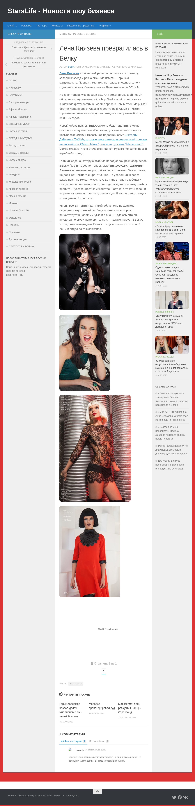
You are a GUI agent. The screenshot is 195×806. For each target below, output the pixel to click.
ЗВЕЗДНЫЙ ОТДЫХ (20, 138)
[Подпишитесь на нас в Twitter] (174, 797)
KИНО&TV (15, 88)
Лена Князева (75, 683)
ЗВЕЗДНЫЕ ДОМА (19, 124)
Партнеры (41, 25)
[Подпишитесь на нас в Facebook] (180, 797)
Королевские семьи (20, 181)
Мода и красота (17, 196)
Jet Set (12, 80)
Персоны (14, 225)
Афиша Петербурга (20, 116)
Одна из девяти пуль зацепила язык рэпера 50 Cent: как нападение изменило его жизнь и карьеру (169, 274)
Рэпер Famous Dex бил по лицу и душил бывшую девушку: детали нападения (171, 450)
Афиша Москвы (18, 109)
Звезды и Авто (17, 145)
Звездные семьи (18, 131)
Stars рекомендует (19, 102)
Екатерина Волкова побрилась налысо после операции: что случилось (169, 464)
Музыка (65, 34)
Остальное (15, 217)
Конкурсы (14, 174)
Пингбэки (100, 741)
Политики (14, 232)
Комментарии (74, 741)
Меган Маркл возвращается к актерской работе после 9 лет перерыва (172, 146)
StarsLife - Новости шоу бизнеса (61, 11)
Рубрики (104, 25)
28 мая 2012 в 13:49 (97, 750)
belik (71, 67)
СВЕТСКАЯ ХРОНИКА (22, 246)
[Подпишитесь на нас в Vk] (185, 797)
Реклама (26, 25)
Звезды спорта (17, 160)
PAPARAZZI (15, 95)
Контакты (57, 25)
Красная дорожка (18, 189)
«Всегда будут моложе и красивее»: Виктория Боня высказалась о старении (170, 230)
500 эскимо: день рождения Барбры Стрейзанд (130, 708)
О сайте (12, 25)
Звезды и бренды (19, 153)
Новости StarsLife (19, 210)
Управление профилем (80, 25)
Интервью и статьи (19, 167)
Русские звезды (85, 34)
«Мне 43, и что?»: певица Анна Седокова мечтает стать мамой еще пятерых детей (172, 416)
